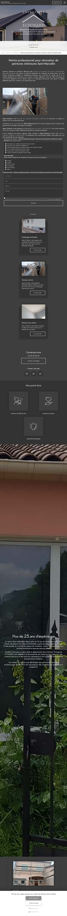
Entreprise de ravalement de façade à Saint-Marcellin (32, 119)
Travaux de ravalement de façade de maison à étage (19, 152)
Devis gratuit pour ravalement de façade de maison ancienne (21, 144)
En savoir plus (38, 250)
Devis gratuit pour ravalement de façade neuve (17, 145)
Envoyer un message (33, 361)
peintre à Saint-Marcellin (16, 124)
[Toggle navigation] (64, 3)
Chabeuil (9, 162)
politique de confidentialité (54, 199)
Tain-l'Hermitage (11, 167)
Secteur (8, 53)
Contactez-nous (33, 47)
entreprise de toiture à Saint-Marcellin (40, 128)
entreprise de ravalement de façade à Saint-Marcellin (48, 71)
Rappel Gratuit (57, 2)
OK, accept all (34, 898)
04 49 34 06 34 (33, 45)
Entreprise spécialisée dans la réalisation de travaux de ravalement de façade (24, 147)
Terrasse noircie (27, 280)
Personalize (34, 908)
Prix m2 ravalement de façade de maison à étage (18, 149)
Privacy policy (34, 912)
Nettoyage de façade (29, 237)
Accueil (3, 53)
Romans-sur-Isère (11, 164)
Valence (9, 169)
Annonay (9, 160)
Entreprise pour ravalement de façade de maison (18, 151)
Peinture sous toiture (29, 323)
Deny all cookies (34, 903)
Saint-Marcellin (15, 53)
